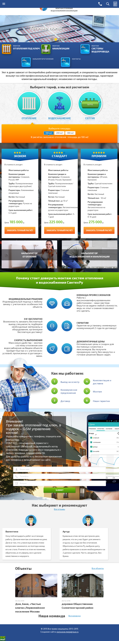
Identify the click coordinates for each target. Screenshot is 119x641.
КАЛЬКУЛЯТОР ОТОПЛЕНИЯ (43, 59)
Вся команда (74, 615)
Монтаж (26, 47)
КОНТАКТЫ (76, 59)
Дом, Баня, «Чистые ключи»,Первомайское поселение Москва (30, 607)
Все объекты (98, 568)
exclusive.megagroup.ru (68, 632)
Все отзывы (59, 509)
